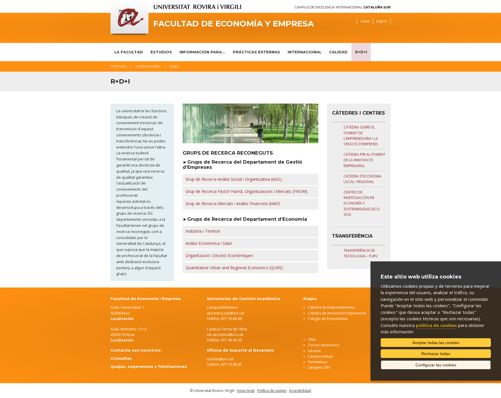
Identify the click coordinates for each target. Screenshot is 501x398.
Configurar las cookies (435, 365)
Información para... (202, 52)
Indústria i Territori (203, 231)
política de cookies (436, 325)
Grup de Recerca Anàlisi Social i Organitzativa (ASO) (234, 179)
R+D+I (361, 52)
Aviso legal (246, 390)
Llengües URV (319, 367)
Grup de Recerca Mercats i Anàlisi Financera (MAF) (233, 203)
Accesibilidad (300, 390)
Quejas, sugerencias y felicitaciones (148, 366)
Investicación (147, 66)
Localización (122, 340)
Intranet (314, 350)
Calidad (338, 52)
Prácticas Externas (256, 52)
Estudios (161, 52)
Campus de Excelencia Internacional (343, 7)
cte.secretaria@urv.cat (225, 334)
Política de (271, 390)
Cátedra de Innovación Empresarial (337, 313)
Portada (118, 66)
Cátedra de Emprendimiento (331, 307)
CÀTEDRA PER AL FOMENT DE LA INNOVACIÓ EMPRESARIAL (364, 160)
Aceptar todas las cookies (435, 342)
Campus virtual (320, 356)
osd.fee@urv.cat (220, 359)
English (381, 21)
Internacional (305, 52)
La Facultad (128, 52)
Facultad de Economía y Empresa (233, 23)
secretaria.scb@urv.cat (225, 313)
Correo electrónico (323, 345)
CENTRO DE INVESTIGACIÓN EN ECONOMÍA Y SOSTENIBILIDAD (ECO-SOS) (362, 203)
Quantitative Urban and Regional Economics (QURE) (234, 267)
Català (365, 21)
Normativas (317, 361)
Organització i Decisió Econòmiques (219, 255)
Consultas (121, 358)
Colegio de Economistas (328, 318)
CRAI (311, 339)
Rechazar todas (435, 353)
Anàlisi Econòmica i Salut (209, 243)
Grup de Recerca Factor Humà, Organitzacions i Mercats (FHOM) (246, 191)
